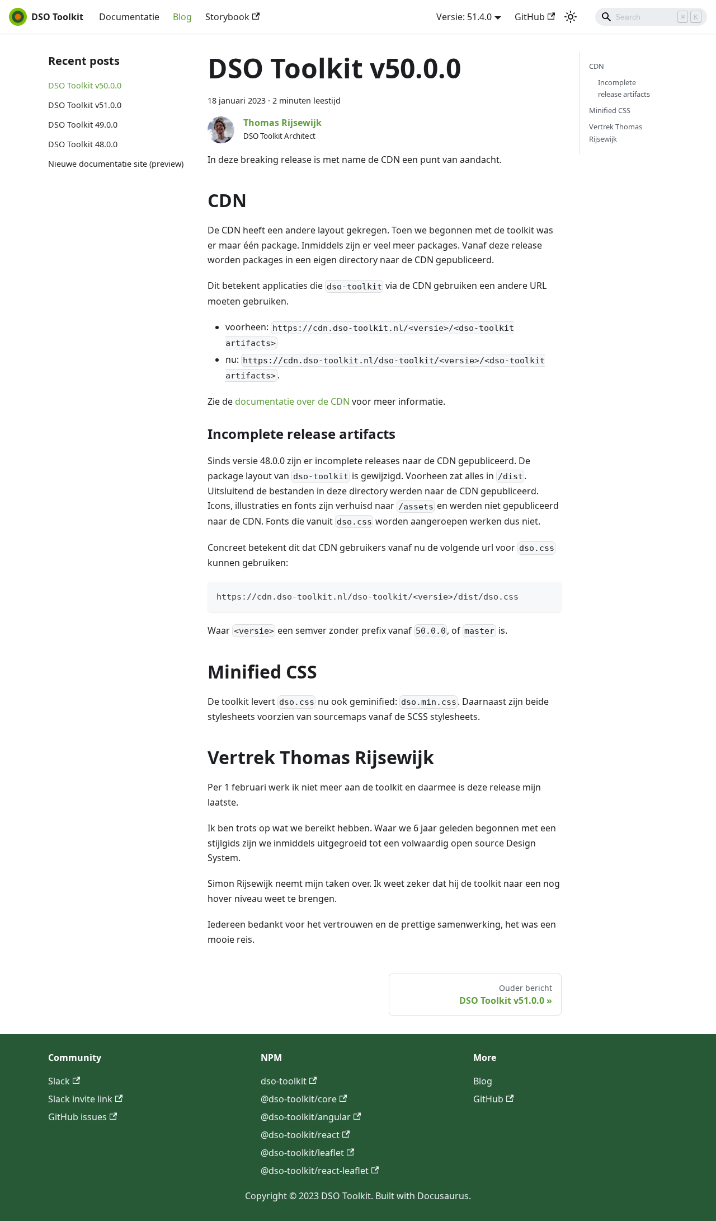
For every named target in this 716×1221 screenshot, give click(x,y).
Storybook (227, 17)
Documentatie (129, 17)
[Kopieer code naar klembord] (548, 595)
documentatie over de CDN (292, 401)
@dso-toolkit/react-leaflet (315, 1170)
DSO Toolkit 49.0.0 (82, 124)
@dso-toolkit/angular (306, 1117)
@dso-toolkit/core (299, 1099)
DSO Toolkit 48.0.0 (82, 144)
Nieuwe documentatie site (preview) (115, 163)
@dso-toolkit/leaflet (302, 1153)
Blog (182, 17)
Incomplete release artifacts (624, 88)
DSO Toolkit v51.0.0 (84, 105)
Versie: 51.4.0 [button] (464, 17)
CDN (596, 66)
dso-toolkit (284, 1081)
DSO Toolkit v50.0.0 (84, 85)
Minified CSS (609, 110)
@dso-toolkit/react (300, 1135)
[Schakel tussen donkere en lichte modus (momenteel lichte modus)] (571, 17)
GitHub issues (77, 1117)
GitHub (530, 17)
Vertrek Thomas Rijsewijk (615, 132)
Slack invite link (80, 1099)
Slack (59, 1081)
